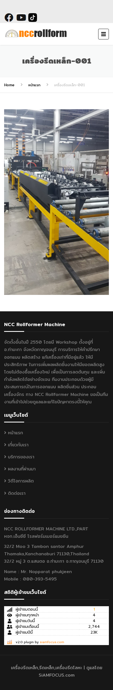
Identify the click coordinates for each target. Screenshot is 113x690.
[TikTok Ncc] (31, 17)
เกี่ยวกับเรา (18, 444)
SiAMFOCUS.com (57, 675)
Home (9, 85)
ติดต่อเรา (17, 493)
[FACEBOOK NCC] (10, 17)
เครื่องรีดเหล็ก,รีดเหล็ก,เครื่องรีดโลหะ (46, 667)
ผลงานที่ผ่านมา (22, 468)
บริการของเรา (21, 456)
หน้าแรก (34, 85)
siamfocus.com (52, 642)
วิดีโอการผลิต (21, 481)
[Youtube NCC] (21, 17)
